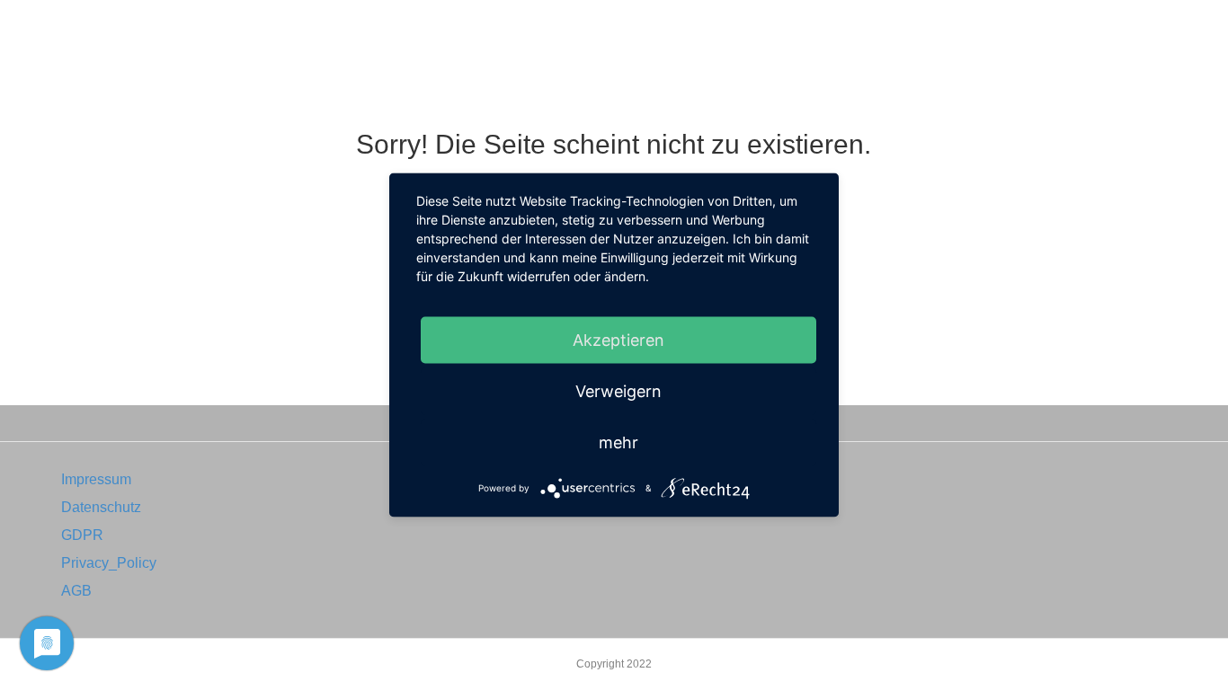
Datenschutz (101, 507)
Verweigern (618, 391)
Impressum (96, 479)
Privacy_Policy (108, 563)
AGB (76, 590)
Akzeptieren (618, 340)
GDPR (82, 535)
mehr (618, 442)
